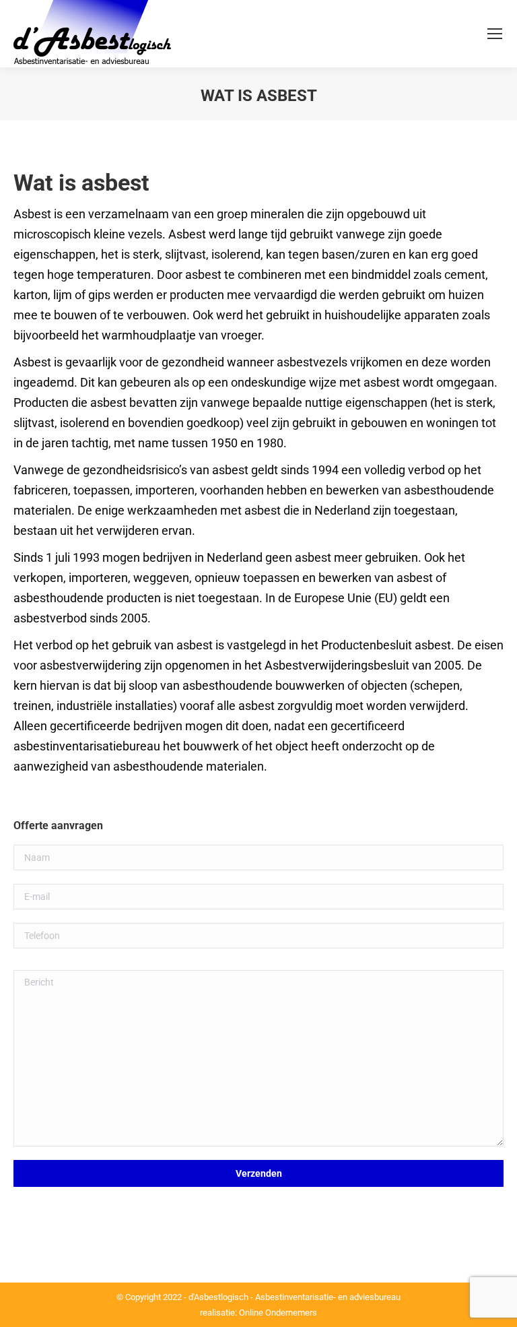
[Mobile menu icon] (495, 33)
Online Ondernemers (278, 1312)
